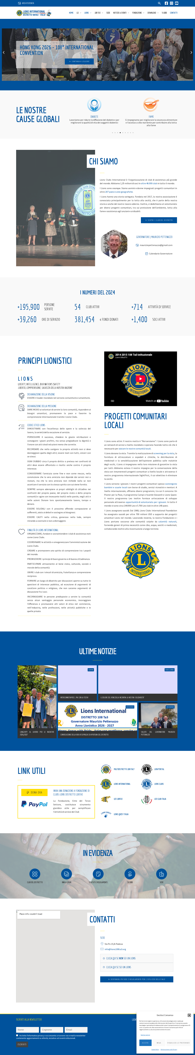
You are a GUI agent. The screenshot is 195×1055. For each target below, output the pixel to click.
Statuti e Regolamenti (98, 882)
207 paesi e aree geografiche (119, 191)
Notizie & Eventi (119, 12)
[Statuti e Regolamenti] (98, 874)
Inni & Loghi (66, 882)
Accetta (145, 1043)
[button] (189, 1015)
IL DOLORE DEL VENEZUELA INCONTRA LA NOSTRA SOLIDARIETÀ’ (122, 697)
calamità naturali (167, 521)
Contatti (173, 12)
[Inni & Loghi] (66, 874)
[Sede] (161, 874)
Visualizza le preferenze (178, 1043)
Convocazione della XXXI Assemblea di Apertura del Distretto (84, 734)
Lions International (122, 784)
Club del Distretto (35, 882)
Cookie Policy (155, 1049)
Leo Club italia (160, 799)
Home (71, 12)
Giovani (151, 116)
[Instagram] (171, 3)
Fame (94, 116)
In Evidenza (49, 670)
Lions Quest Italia (121, 814)
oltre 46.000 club (149, 183)
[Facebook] (166, 3)
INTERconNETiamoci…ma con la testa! (74, 697)
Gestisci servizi (145, 1035)
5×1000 (164, 12)
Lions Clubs (159, 784)
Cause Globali (169, 670)
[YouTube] (176, 3)
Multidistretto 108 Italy (124, 769)
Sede (108, 12)
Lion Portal (159, 769)
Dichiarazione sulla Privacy (169, 1049)
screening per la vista (163, 453)
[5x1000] (129, 874)
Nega (159, 1043)
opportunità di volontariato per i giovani (146, 502)
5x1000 (130, 882)
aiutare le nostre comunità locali (135, 448)
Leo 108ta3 (118, 799)
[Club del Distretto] (34, 874)
